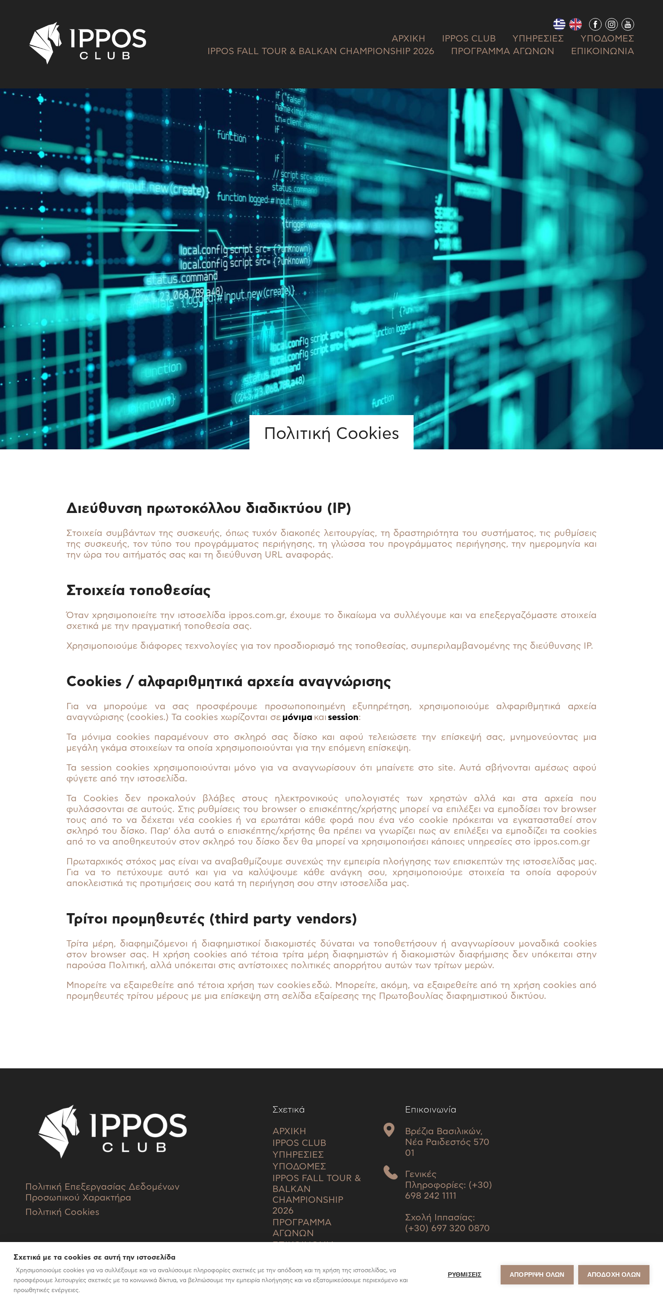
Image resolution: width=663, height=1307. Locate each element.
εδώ (321, 985)
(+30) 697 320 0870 (447, 1228)
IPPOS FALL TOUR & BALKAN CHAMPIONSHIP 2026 (320, 51)
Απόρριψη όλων (537, 1274)
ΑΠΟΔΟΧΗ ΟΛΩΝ (613, 1274)
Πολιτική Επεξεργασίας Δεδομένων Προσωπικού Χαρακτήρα (102, 1192)
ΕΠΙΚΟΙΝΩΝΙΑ (602, 51)
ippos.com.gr (257, 615)
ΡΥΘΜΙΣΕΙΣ (465, 1274)
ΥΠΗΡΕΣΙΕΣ (538, 38)
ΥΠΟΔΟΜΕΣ (607, 38)
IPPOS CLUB (469, 38)
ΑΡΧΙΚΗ (408, 38)
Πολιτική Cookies (62, 1212)
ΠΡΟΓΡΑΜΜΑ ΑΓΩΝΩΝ (502, 51)
